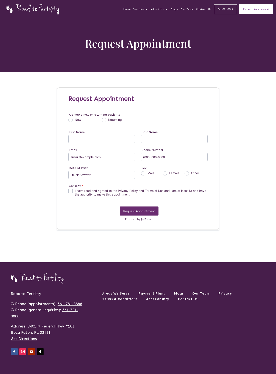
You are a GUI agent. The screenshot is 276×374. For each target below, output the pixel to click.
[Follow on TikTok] (40, 351)
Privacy (225, 293)
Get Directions (24, 338)
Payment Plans (151, 293)
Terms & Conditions (120, 299)
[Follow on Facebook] (14, 351)
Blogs (174, 9)
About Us (157, 9)
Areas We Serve (116, 293)
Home (127, 9)
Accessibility (157, 299)
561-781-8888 (225, 9)
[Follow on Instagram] (22, 351)
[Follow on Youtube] (31, 351)
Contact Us (204, 9)
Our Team (187, 9)
